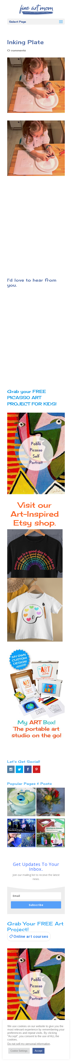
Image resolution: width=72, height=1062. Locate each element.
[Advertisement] (36, 224)
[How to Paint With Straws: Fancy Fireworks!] (21, 834)
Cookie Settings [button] (19, 1050)
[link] (28, 936)
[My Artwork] (50, 803)
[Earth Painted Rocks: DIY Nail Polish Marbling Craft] (21, 803)
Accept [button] (38, 1050)
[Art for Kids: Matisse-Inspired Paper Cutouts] (50, 834)
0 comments (16, 50)
